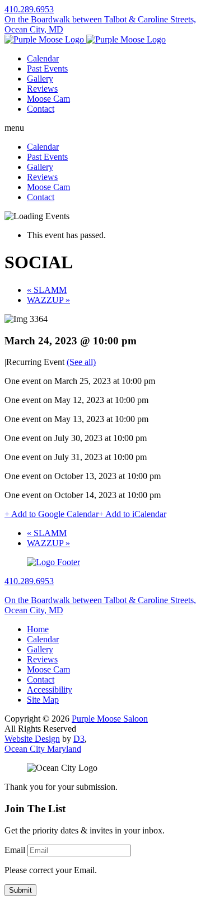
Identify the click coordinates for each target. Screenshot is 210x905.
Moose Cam (48, 98)
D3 (79, 738)
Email (14, 850)
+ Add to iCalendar (132, 514)
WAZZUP (48, 300)
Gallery (40, 78)
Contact (40, 108)
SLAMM (47, 290)
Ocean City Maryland (42, 749)
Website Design (32, 738)
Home (38, 629)
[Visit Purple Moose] (85, 39)
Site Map (43, 699)
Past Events (47, 68)
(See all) (81, 362)
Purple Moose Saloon (110, 718)
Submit (20, 890)
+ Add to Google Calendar (51, 514)
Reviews (42, 88)
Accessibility (49, 689)
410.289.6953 (29, 9)
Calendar (43, 58)
